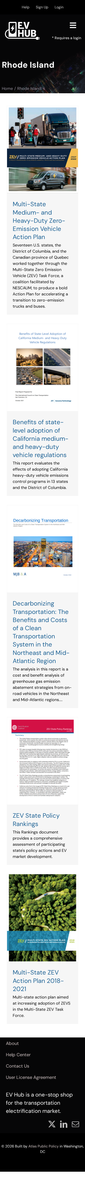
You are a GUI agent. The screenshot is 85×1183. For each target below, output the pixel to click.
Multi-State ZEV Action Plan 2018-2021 (38, 980)
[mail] (75, 1124)
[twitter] (52, 1124)
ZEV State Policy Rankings (36, 820)
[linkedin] (63, 1124)
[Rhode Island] (42, 149)
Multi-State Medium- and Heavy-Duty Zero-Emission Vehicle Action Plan (39, 220)
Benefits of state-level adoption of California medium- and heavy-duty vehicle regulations (40, 438)
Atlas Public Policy (43, 1146)
